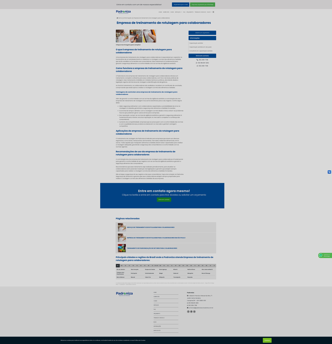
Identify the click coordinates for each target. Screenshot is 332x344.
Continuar (267, 340)
